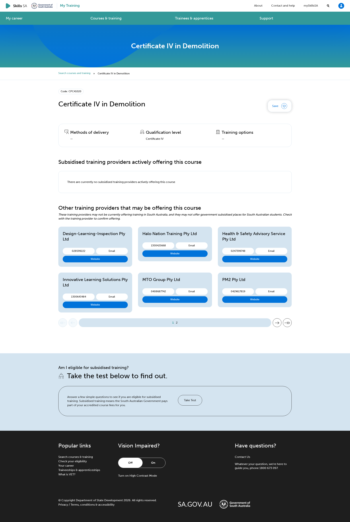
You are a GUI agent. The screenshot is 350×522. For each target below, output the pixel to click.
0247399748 (238, 251)
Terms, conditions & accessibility (92, 504)
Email (112, 251)
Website (95, 259)
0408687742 (158, 291)
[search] (328, 5)
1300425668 (158, 245)
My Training (70, 5)
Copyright (68, 500)
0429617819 (238, 291)
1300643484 (78, 296)
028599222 (78, 251)
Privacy (63, 504)
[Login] (341, 5)
